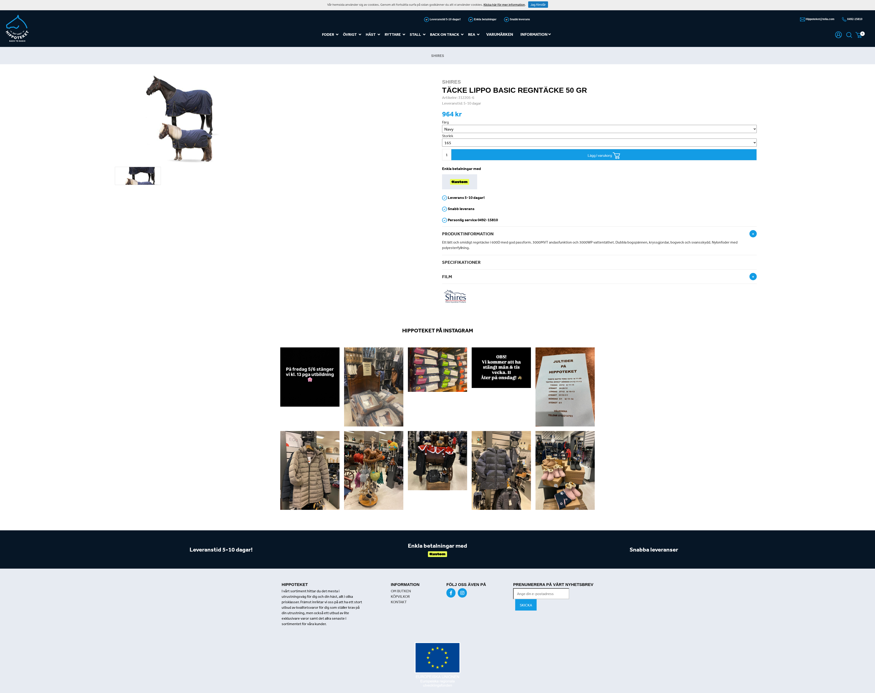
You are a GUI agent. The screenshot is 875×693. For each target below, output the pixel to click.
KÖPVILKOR (400, 596)
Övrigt (350, 34)
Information (534, 34)
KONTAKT (399, 602)
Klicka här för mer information (504, 5)
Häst (371, 34)
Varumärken (499, 34)
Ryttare (393, 34)
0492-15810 (854, 19)
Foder (328, 34)
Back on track (444, 34)
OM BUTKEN (401, 591)
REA (471, 34)
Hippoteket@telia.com (819, 19)
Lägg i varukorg (600, 155)
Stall (415, 34)
